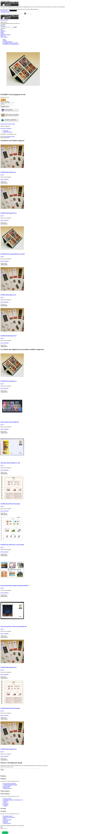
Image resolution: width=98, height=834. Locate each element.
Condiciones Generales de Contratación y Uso (13, 799)
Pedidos (5, 818)
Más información (5, 10)
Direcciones (5, 820)
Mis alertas (5, 822)
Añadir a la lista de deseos (8, 123)
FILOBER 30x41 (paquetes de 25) (8, 172)
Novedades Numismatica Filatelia (10, 784)
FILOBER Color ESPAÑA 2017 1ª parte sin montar (12, 544)
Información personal (7, 816)
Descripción (5, 130)
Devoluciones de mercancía (9, 817)
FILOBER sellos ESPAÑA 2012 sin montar (10, 503)
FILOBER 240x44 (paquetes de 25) (8, 213)
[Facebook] (4, 828)
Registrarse (9, 128)
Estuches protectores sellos (9, 136)
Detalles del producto (7, 131)
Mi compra (3, 25)
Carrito (2, 11)
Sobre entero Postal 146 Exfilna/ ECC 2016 (10, 462)
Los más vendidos (7, 786)
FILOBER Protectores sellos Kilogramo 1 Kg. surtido (13, 253)
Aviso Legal (5, 803)
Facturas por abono (7, 819)
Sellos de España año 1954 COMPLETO (10, 422)
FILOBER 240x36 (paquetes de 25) (8, 749)
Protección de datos (7, 798)
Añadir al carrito (5, 106)
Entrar (2, 179)
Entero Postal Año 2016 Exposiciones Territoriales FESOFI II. (15, 585)
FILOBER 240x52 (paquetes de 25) (8, 667)
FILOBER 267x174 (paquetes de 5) (8, 381)
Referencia (3, 137)
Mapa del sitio (6, 787)
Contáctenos (5, 804)
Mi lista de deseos (7, 823)
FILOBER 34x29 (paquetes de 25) (8, 294)
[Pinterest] (6, 828)
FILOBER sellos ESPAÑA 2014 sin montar (10, 708)
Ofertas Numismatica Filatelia (9, 783)
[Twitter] (5, 828)
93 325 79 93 (29, 14)
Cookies (5, 802)
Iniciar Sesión (6, 11)
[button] (49, 20)
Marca (2, 136)
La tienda (5, 805)
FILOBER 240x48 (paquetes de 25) (8, 335)
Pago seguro (5, 801)
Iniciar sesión (3, 128)
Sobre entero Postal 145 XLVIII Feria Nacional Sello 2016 (14, 626)
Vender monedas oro (7, 788)
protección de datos (71, 773)
